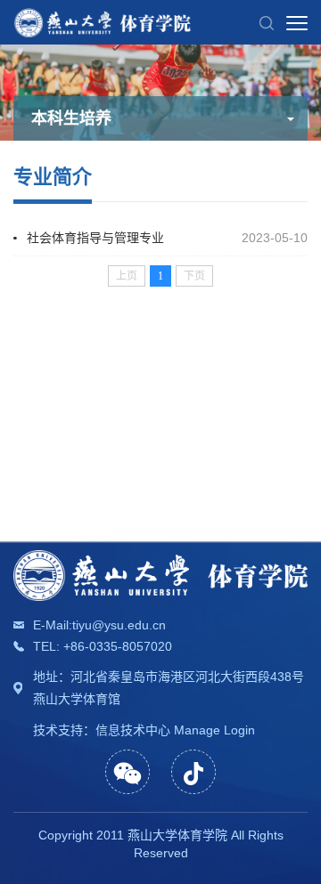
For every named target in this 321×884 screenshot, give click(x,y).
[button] (266, 22)
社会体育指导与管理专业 (108, 238)
